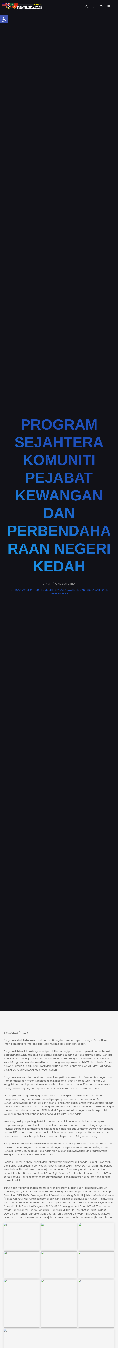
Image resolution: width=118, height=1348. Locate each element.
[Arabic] (12, 4)
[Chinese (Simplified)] (16, 4)
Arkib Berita (62, 583)
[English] (8, 4)
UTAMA (47, 583)
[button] (4, 19)
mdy (73, 583)
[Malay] (4, 4)
